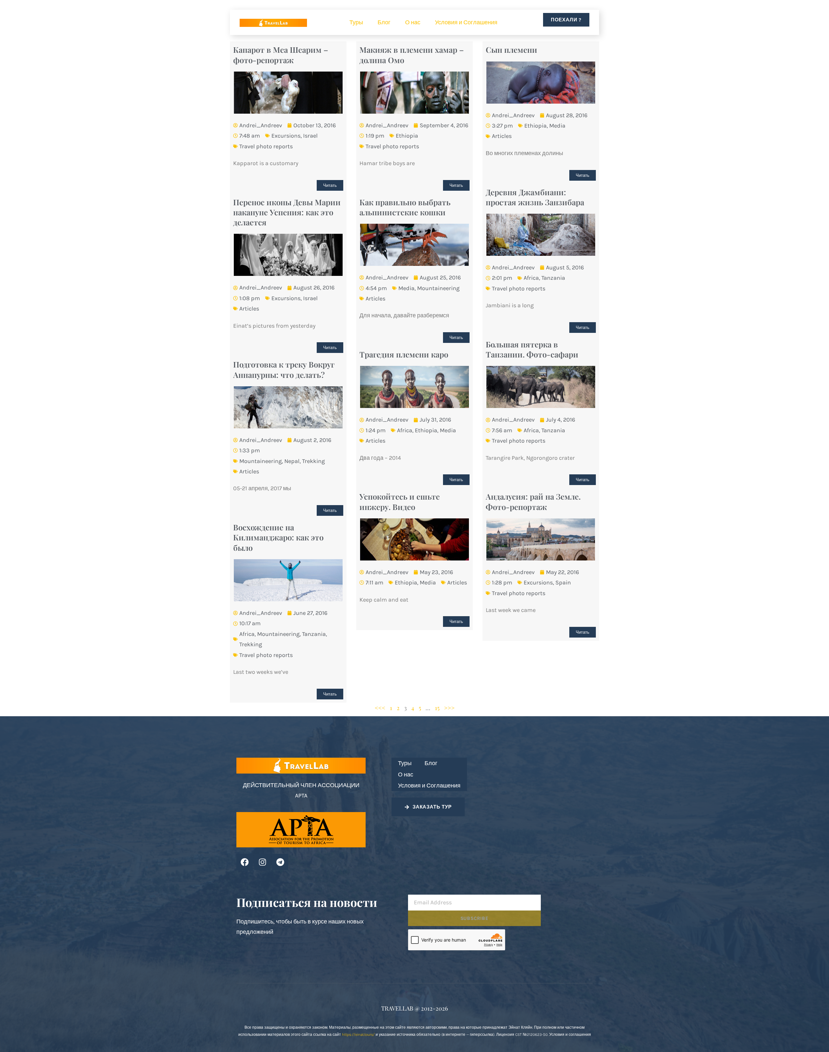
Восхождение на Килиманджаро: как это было (278, 537)
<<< (380, 708)
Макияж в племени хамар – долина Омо (411, 54)
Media (557, 125)
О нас (412, 22)
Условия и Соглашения (466, 22)
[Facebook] (244, 862)
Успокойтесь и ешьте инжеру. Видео (399, 501)
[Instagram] (262, 862)
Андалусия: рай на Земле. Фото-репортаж (533, 501)
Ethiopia (407, 135)
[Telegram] (280, 862)
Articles (502, 136)
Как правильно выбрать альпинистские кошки (404, 207)
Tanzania (553, 277)
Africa (531, 277)
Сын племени (511, 49)
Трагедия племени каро (403, 354)
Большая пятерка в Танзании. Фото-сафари (532, 349)
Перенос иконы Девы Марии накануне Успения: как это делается (287, 212)
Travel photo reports (266, 146)
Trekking (313, 461)
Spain (563, 582)
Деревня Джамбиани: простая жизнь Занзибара (535, 197)
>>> (449, 708)
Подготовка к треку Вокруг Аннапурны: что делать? (284, 369)
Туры (356, 22)
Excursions (286, 135)
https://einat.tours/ (358, 1034)
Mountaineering (438, 288)
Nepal (292, 461)
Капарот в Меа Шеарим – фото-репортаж (280, 54)
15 (437, 708)
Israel (310, 135)
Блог (384, 22)
